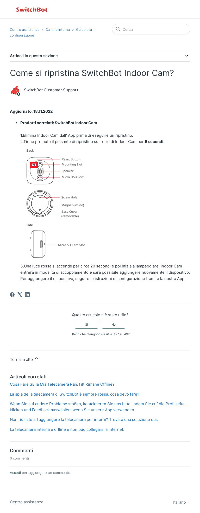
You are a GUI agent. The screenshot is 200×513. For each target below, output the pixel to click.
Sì (86, 324)
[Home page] (32, 9)
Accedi (15, 472)
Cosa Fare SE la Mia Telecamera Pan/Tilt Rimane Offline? (62, 384)
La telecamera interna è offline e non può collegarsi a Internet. (67, 429)
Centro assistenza (24, 29)
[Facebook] (12, 294)
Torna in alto (22, 359)
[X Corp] (19, 294)
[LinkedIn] (27, 294)
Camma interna (58, 29)
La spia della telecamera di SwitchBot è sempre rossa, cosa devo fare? (74, 394)
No (113, 324)
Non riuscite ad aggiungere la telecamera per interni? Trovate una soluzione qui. (84, 419)
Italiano (180, 502)
